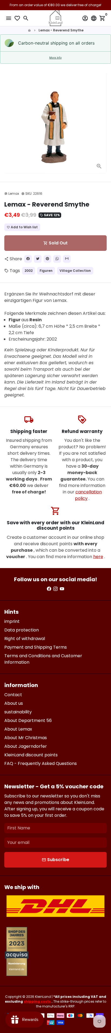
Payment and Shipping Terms (35, 647)
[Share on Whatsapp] (57, 259)
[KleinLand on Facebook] (49, 589)
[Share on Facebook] (28, 259)
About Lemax (18, 729)
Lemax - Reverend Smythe (61, 30)
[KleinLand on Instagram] (55, 589)
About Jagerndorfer (25, 746)
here (98, 557)
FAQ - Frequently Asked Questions (40, 763)
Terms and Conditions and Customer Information (43, 659)
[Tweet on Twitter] (37, 259)
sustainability (18, 712)
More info (55, 57)
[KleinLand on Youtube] (62, 589)
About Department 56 (28, 720)
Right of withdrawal (24, 638)
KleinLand (43, 996)
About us (13, 703)
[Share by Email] (67, 259)
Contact (13, 695)
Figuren (46, 270)
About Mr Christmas (25, 738)
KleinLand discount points (31, 755)
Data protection (21, 630)
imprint (12, 621)
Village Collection (75, 270)
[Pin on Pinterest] (47, 259)
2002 (29, 270)
